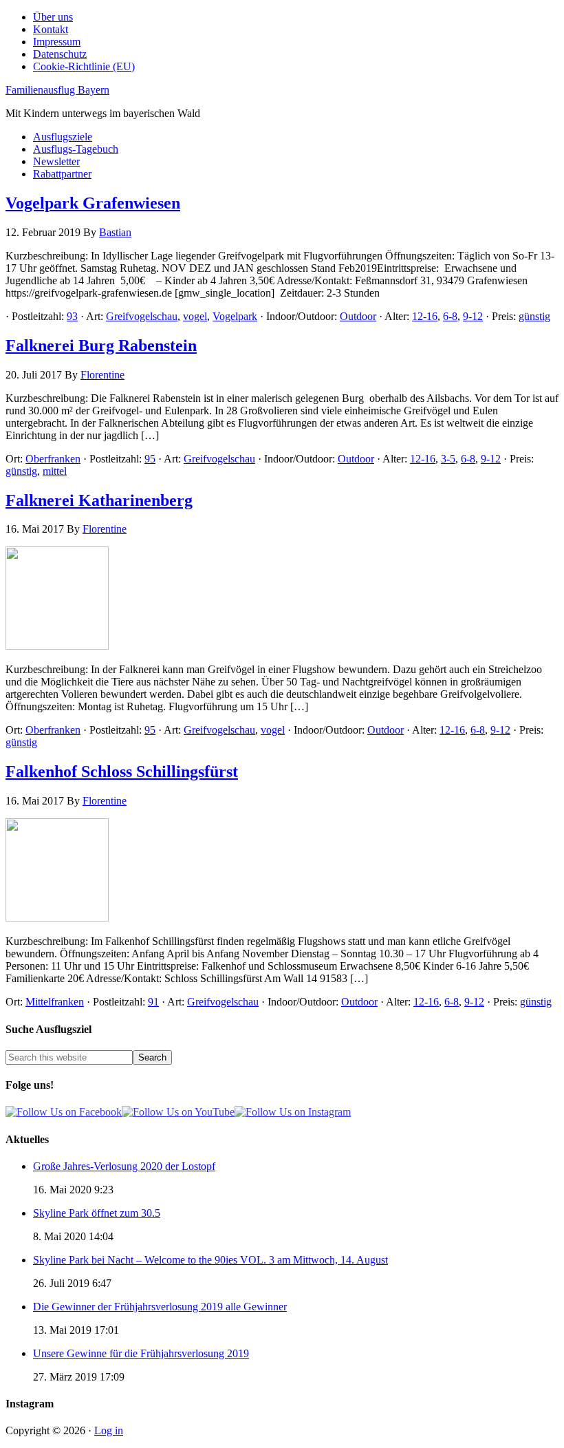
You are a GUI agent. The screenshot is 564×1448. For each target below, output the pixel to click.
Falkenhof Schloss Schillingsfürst (122, 771)
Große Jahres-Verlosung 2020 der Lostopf (124, 1166)
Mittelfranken (54, 1002)
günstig (534, 316)
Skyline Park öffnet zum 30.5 (96, 1213)
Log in (108, 1430)
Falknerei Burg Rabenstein (101, 345)
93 (72, 316)
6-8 (450, 316)
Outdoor (358, 316)
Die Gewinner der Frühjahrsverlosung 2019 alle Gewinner (160, 1306)
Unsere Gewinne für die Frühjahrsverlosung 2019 (141, 1353)
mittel (55, 471)
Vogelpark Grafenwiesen (93, 203)
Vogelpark (235, 316)
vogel (195, 316)
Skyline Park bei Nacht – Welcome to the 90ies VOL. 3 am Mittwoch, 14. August (210, 1260)
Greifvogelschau (141, 316)
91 (153, 1002)
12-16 (424, 316)
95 (149, 459)
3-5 (448, 459)
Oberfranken (52, 459)
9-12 (473, 316)
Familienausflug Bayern (57, 90)
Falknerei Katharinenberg (99, 500)
